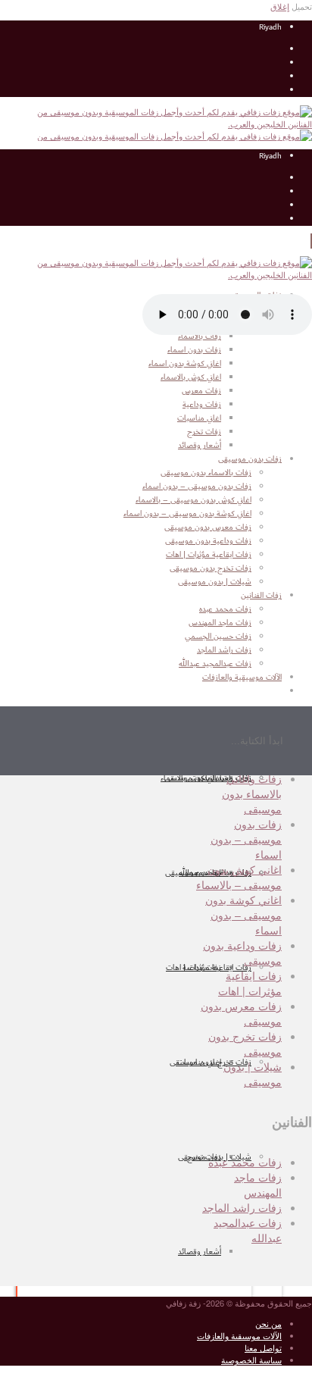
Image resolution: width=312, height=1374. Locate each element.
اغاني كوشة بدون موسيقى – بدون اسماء (187, 514)
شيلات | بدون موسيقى (214, 582)
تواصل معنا (263, 1347)
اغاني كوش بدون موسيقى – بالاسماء (193, 500)
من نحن (268, 1323)
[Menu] (311, 241)
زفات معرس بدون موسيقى (207, 527)
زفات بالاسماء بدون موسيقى (206, 473)
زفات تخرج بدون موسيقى (210, 1062)
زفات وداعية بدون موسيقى (208, 541)
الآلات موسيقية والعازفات (239, 1335)
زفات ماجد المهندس (258, 1184)
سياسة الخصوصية (251, 1360)
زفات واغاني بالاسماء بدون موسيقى (252, 793)
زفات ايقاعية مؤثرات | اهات (208, 968)
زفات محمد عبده (245, 1161)
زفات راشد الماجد (242, 1207)
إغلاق (279, 6)
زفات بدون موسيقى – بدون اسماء (196, 486)
